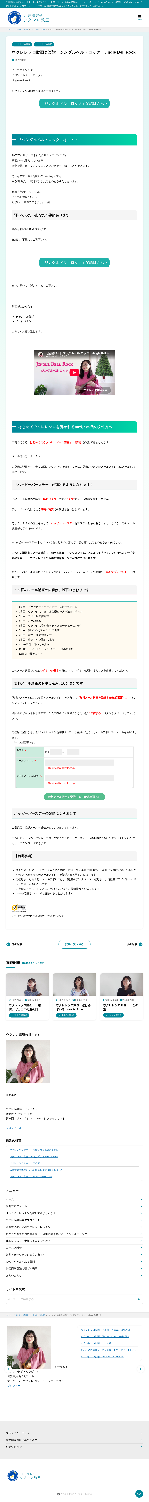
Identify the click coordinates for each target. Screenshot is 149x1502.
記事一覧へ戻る (74, 944)
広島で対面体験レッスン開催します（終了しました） (37, 1170)
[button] (8, 1369)
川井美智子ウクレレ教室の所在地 (25, 1254)
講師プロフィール (16, 1206)
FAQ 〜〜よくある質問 (20, 1261)
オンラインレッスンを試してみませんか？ (31, 1213)
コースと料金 (14, 1247)
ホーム (10, 1199)
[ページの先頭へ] (139, 1494)
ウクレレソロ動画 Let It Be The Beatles (31, 1176)
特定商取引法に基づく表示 (21, 1268)
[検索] (139, 1299)
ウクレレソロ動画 (22, 44)
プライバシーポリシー (19, 1433)
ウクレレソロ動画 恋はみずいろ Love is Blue (34, 1156)
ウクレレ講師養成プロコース (23, 1220)
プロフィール (14, 1127)
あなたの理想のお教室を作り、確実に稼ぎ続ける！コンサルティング (46, 1234)
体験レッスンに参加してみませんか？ (28, 1240)
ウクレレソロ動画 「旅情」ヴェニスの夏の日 (34, 1150)
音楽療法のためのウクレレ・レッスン (28, 1227)
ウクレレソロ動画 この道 (25, 1163)
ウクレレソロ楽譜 (44, 44)
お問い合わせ (14, 1275)
